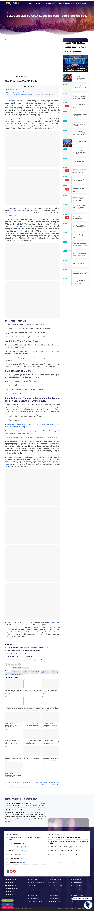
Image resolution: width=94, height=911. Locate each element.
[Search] (88, 3)
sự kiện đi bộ (34, 672)
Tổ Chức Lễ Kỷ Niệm (32, 879)
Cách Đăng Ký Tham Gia (13, 93)
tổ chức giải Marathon (16, 674)
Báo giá (67, 3)
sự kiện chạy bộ (24, 672)
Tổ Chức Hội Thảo (10, 891)
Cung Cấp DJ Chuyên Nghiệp (55, 885)
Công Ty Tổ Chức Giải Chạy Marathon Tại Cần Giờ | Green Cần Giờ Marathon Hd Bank (31, 437)
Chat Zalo (5, 900)
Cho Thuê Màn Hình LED (76, 892)
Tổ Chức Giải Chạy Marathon (26, 12)
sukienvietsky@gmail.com (73, 51)
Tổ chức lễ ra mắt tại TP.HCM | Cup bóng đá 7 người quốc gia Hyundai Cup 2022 (27, 647)
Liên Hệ (84, 3)
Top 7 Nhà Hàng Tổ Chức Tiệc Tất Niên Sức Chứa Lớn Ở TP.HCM (23, 650)
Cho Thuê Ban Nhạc (53, 898)
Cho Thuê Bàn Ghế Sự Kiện (77, 895)
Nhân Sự (60, 3)
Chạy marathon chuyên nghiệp (31, 671)
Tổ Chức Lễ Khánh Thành (12, 888)
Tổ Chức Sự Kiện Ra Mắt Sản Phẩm (36, 882)
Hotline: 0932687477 (7, 907)
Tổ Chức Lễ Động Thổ (11, 879)
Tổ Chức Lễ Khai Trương (11, 885)
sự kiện (53, 623)
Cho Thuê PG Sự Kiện (54, 892)
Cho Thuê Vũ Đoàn (53, 895)
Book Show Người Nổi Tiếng (55, 879)
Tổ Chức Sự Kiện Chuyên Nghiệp (35, 901)
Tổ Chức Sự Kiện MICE (33, 895)
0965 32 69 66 (70, 47)
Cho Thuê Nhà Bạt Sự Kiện (77, 882)
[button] (90, 904)
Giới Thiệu (29, 3)
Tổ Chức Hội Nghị (10, 894)
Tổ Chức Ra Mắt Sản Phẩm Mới (56, 901)
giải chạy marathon (19, 226)
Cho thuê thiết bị (51, 3)
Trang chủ (7, 12)
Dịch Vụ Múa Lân (53, 882)
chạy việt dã (45, 671)
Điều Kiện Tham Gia (11, 89)
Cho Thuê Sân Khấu (75, 898)
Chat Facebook (6, 904)
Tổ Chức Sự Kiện (38, 3)
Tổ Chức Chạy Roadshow (33, 889)
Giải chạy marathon (17, 211)
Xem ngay (22, 862)
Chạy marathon (16, 671)
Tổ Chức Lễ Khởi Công (11, 882)
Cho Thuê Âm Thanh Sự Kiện (77, 885)
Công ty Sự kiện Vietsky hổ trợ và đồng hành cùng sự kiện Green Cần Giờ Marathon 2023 (32, 94)
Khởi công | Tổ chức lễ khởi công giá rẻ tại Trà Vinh (20, 656)
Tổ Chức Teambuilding (33, 898)
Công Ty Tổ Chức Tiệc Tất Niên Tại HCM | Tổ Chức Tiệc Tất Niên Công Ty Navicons (28, 660)
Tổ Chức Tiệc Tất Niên (33, 885)
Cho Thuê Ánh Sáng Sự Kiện (77, 889)
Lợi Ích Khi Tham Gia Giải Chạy (15, 91)
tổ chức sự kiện (22, 819)
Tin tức (78, 3)
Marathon (15, 672)
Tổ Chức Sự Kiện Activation (12, 898)
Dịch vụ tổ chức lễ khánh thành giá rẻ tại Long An (19, 653)
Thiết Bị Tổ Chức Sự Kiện (76, 879)
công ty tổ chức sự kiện (37, 803)
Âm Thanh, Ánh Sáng (75, 901)
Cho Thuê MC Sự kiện (54, 889)
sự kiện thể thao (45, 672)
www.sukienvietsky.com (21, 851)
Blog (72, 3)
